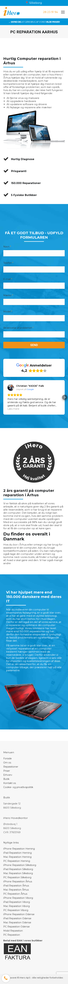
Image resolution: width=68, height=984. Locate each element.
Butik (6, 779)
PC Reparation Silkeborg (17, 877)
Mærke (8, 295)
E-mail (7, 279)
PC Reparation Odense (16, 926)
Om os (7, 762)
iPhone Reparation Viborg (18, 897)
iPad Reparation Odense (17, 918)
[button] (3, 397)
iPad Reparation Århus (16, 885)
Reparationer (10, 766)
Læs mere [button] (13, 408)
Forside (7, 758)
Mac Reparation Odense (17, 922)
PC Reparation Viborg (15, 910)
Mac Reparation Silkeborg (18, 873)
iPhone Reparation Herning (19, 848)
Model (7, 311)
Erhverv (7, 774)
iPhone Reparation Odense (18, 914)
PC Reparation (11, 934)
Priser (6, 770)
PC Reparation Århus (15, 893)
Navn (7, 246)
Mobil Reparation (13, 930)
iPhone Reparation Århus (17, 881)
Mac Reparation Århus (16, 889)
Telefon (8, 262)
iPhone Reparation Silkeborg (19, 865)
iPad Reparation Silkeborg (18, 869)
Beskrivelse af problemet (18, 327)
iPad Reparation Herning (17, 852)
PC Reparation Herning (16, 861)
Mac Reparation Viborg (16, 906)
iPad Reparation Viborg (16, 902)
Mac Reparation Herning (17, 856)
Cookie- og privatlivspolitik (18, 787)
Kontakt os (9, 783)
